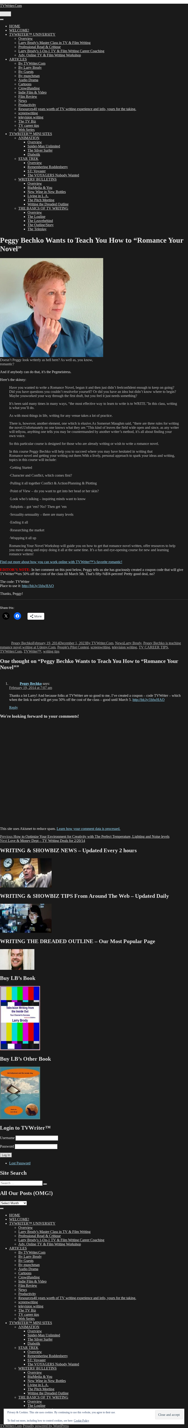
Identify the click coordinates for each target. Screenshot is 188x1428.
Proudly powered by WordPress (46, 1426)
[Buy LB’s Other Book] (20, 1118)
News (22, 101)
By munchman (29, 76)
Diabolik (34, 154)
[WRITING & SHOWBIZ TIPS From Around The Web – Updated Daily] (26, 931)
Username (7, 1138)
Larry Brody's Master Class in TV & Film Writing (54, 43)
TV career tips (28, 125)
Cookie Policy (81, 1420)
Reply (13, 707)
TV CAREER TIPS (153, 647)
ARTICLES (18, 59)
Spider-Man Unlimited (44, 146)
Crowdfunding (29, 88)
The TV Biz (27, 121)
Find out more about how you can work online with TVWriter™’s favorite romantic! (61, 562)
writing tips (51, 651)
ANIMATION (28, 138)
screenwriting (28, 113)
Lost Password (19, 1163)
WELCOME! (19, 30)
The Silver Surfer (40, 150)
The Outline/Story (41, 225)
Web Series (26, 130)
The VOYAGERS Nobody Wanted (53, 175)
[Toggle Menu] (2, 19)
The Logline (36, 217)
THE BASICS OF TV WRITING (43, 208)
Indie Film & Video (32, 92)
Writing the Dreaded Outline (48, 204)
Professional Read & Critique (39, 47)
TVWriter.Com (11, 6)
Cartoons (24, 84)
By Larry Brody (30, 67)
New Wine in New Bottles (47, 192)
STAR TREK (28, 159)
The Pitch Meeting (41, 200)
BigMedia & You (40, 188)
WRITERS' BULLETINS (37, 179)
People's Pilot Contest (73, 647)
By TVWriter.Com (31, 63)
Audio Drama (28, 80)
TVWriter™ (32, 651)
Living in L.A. (38, 196)
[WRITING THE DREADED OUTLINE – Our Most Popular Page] (17, 968)
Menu (5, 14)
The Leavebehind (40, 221)
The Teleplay (37, 229)
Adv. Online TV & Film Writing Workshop (49, 55)
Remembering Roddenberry (48, 167)
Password (7, 1146)
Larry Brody (132, 643)
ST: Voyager (37, 171)
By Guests (25, 72)
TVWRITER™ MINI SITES (30, 134)
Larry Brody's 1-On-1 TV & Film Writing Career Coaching (61, 51)
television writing (30, 117)
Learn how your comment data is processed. (88, 829)
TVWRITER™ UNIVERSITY (32, 34)
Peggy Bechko (22, 643)
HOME (14, 26)
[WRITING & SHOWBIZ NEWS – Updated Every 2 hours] (26, 886)
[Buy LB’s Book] (20, 1049)
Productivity (27, 105)
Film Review (27, 96)
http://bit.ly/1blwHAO (38, 586)
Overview (25, 38)
